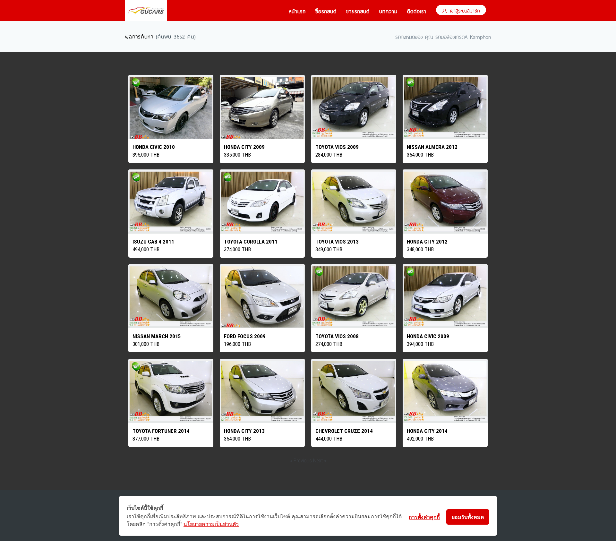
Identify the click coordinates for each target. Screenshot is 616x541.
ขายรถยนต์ (358, 10)
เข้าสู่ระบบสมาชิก (464, 10)
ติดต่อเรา (416, 10)
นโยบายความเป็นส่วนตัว (211, 524)
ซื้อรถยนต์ (326, 10)
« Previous (301, 460)
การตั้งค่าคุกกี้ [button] (424, 517)
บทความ (388, 10)
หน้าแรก (297, 10)
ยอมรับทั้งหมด (468, 517)
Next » (319, 460)
